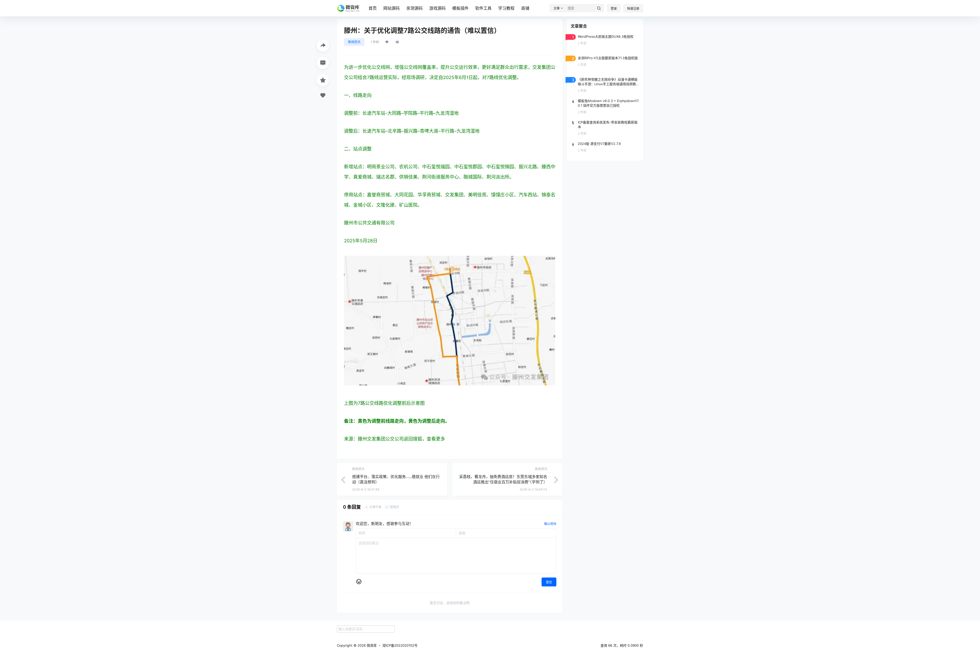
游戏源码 (437, 8)
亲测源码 (414, 8)
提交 (549, 582)
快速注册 (633, 8)
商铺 (525, 8)
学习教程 (506, 8)
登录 (614, 8)
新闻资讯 (354, 42)
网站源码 (391, 8)
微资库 (371, 645)
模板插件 (460, 8)
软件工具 (483, 8)
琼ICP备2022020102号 (400, 645)
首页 (373, 8)
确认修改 (550, 524)
